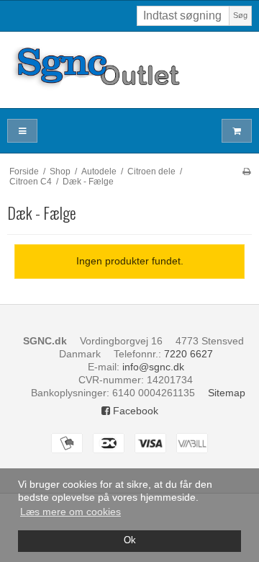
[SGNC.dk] (129, 70)
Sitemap (226, 392)
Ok (130, 540)
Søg (240, 15)
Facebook (134, 410)
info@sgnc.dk (153, 367)
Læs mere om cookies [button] (70, 511)
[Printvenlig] (246, 171)
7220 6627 (188, 354)
